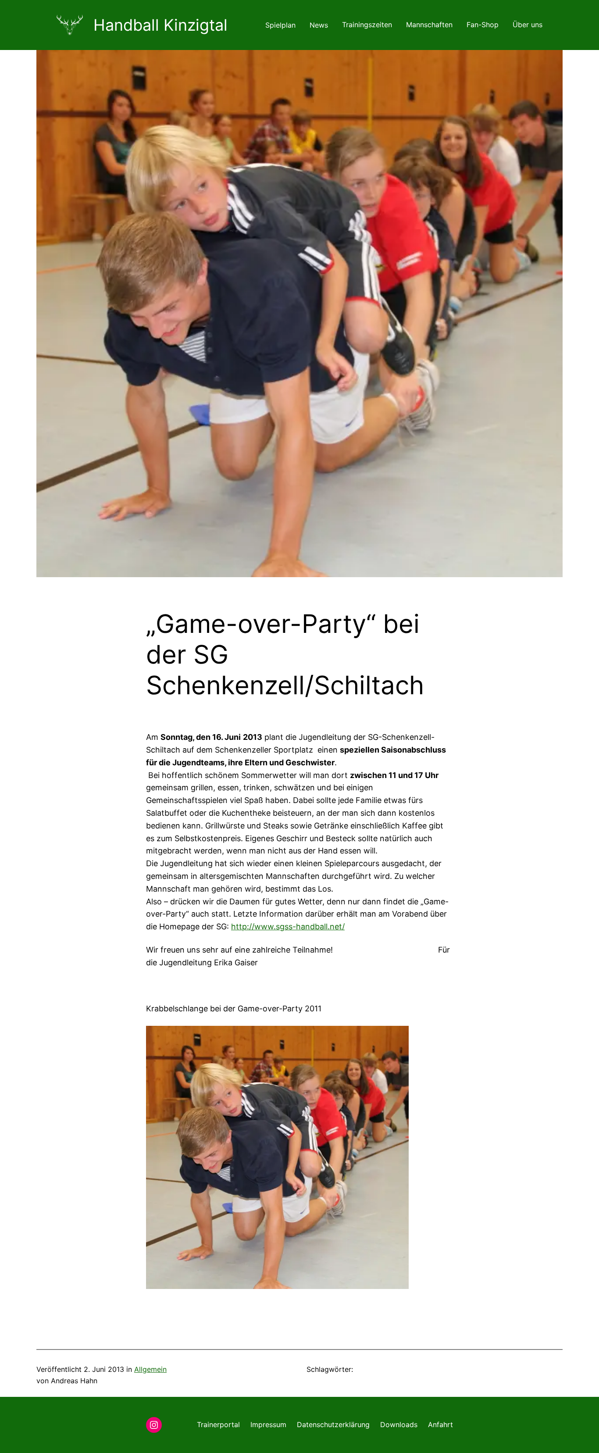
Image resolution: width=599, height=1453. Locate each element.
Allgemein (150, 1369)
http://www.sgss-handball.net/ (288, 926)
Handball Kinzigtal (160, 25)
